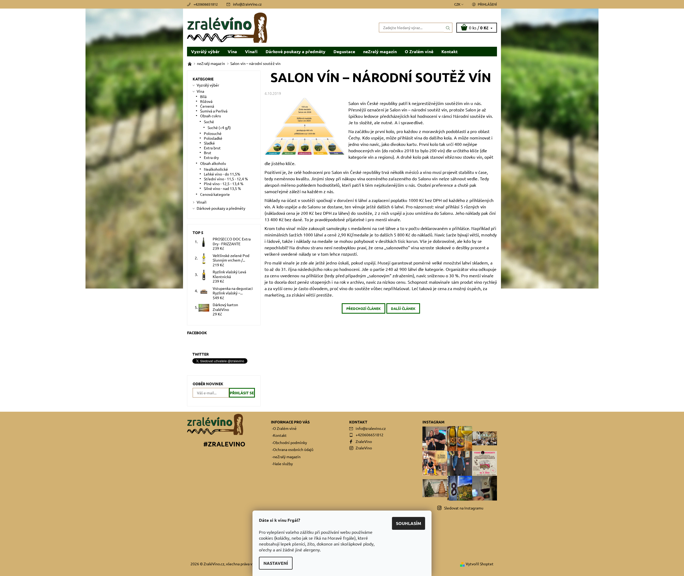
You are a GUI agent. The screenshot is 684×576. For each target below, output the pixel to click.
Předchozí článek (363, 308)
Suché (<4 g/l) (219, 127)
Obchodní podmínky (290, 442)
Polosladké (213, 138)
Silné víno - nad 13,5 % (222, 188)
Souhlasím (408, 523)
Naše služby (283, 463)
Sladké (209, 143)
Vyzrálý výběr (205, 51)
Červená (207, 106)
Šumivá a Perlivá (213, 110)
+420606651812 (205, 4)
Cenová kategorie (215, 194)
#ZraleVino (224, 444)
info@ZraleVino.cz (247, 4)
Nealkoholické (216, 169)
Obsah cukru (210, 115)
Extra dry (211, 157)
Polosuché (212, 133)
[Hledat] (448, 27)
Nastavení (275, 563)
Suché (209, 121)
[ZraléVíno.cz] (227, 27)
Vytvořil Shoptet (479, 563)
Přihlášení (487, 4)
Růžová (206, 101)
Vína (232, 51)
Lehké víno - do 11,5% (222, 174)
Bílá (203, 96)
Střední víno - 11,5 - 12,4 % (226, 178)
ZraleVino (364, 441)
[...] (190, 63)
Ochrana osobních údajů (293, 449)
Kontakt (449, 51)
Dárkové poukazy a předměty (295, 51)
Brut (207, 152)
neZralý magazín (380, 51)
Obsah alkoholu (213, 163)
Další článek (403, 308)
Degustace (344, 51)
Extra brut (212, 147)
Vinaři (251, 51)
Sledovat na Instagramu (463, 507)
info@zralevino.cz (371, 428)
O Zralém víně (419, 51)
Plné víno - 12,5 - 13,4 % (223, 183)
